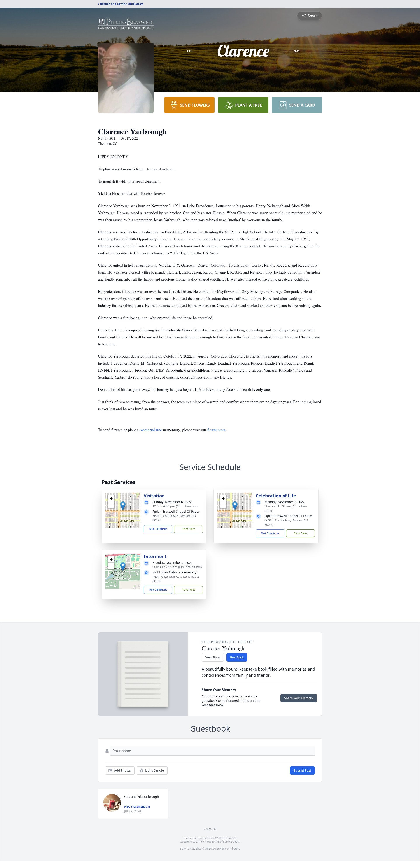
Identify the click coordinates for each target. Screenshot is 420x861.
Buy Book (236, 657)
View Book (212, 657)
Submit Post (302, 770)
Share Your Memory (298, 698)
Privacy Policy (197, 842)
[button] (123, 505)
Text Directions (158, 529)
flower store (216, 429)
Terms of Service (222, 842)
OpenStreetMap (214, 849)
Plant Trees (188, 529)
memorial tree (151, 429)
